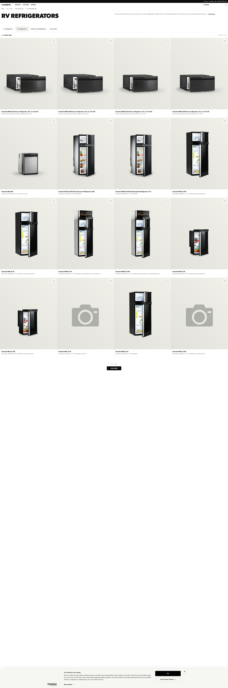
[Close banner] (184, 671)
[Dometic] (6, 4)
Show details (68, 684)
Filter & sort (8, 35)
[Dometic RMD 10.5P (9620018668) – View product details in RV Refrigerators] (142, 318)
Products (18, 4)
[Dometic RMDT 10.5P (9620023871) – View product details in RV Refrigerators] (85, 238)
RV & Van (9, 8)
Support (206, 1)
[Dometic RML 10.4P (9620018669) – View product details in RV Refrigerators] (85, 318)
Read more (211, 14)
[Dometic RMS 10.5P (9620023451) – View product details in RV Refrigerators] (199, 238)
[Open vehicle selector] (226, 5)
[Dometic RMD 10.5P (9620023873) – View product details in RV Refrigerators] (28, 238)
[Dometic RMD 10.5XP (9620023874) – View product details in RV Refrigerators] (199, 158)
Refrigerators (19, 8)
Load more (114, 368)
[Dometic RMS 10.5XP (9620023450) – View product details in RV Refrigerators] (28, 318)
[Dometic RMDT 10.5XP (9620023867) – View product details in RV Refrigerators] (142, 238)
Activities (26, 4)
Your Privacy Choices (167, 679)
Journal (33, 4)
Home (2, 8)
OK (168, 673)
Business (211, 1)
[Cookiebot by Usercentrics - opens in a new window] (52, 684)
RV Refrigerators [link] (31, 8)
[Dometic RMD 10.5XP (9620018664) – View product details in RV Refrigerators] (199, 318)
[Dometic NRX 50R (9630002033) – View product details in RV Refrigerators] (28, 158)
